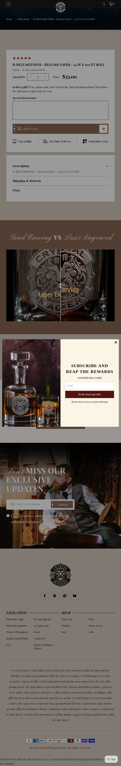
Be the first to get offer (89, 394)
